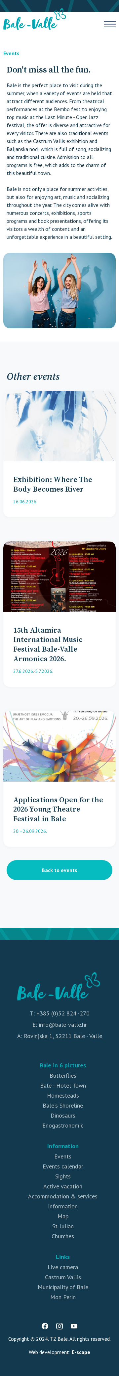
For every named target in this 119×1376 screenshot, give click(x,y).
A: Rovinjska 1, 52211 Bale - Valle (59, 1036)
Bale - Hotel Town (63, 1085)
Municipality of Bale (63, 1287)
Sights (63, 1176)
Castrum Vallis (63, 1277)
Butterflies (63, 1075)
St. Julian (63, 1226)
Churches (63, 1236)
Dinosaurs (63, 1115)
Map (63, 1216)
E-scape (81, 1352)
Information (63, 1206)
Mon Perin (63, 1297)
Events (11, 53)
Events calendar (63, 1166)
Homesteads (63, 1095)
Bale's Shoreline (63, 1105)
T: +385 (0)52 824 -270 (60, 1013)
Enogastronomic (62, 1125)
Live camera (63, 1267)
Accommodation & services (63, 1196)
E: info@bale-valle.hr (59, 1024)
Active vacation (62, 1186)
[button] (110, 24)
